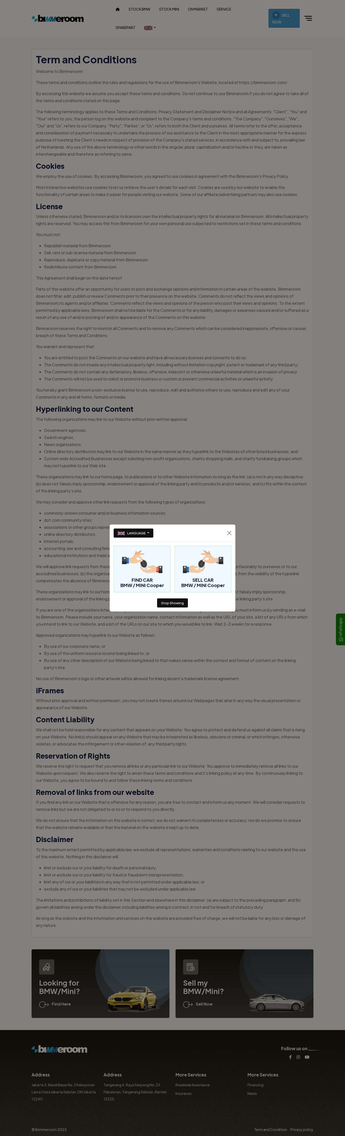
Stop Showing (172, 603)
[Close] (229, 533)
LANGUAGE (136, 533)
